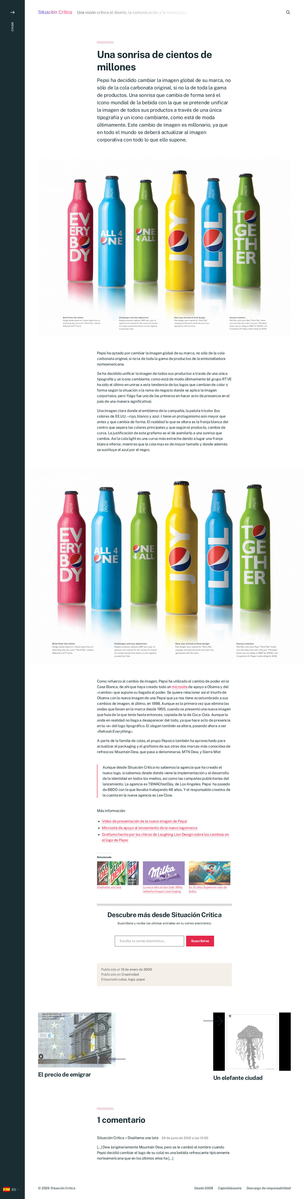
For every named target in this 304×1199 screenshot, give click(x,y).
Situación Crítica (55, 12)
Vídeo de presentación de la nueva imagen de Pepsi (144, 821)
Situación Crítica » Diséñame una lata (127, 1138)
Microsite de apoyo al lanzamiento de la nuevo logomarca (149, 828)
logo (131, 979)
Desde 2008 (203, 1188)
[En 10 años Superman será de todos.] (210, 873)
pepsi (140, 979)
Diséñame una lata (109, 887)
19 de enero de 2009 (136, 969)
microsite (179, 687)
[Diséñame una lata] (118, 873)
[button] (12, 599)
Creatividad (130, 974)
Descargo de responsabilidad (269, 1188)
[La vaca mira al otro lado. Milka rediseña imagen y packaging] (164, 873)
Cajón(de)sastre (230, 1188)
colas (122, 979)
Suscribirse (200, 941)
